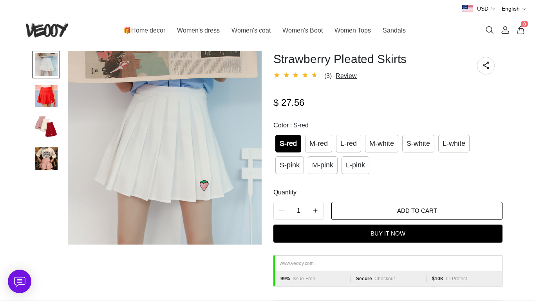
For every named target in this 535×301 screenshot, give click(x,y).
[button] (486, 9)
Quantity (284, 192)
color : (291, 125)
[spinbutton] (298, 211)
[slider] (296, 75)
